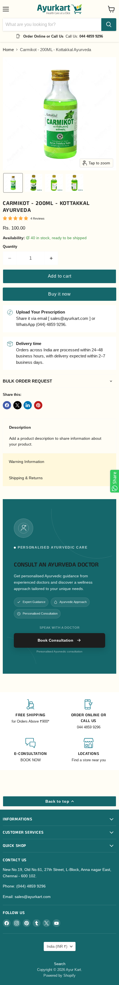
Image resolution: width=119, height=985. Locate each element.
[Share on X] (17, 405)
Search (59, 964)
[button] (13, 182)
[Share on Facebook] (7, 405)
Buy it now (59, 294)
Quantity (10, 246)
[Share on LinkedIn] (28, 405)
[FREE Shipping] (30, 714)
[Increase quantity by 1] (51, 258)
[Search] (108, 24)
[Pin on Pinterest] (38, 405)
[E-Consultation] (30, 750)
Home (8, 49)
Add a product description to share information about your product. (55, 441)
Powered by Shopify (59, 975)
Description (20, 427)
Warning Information (26, 461)
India (57, 946)
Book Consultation (55, 640)
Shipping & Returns (26, 478)
